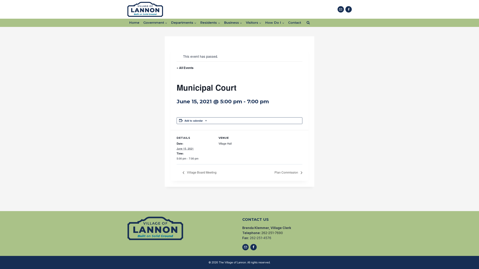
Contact (294, 22)
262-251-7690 (272, 233)
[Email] (341, 9)
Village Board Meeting (201, 172)
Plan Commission (286, 172)
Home (134, 22)
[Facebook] (348, 9)
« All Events (185, 68)
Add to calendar (193, 120)
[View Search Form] (308, 22)
